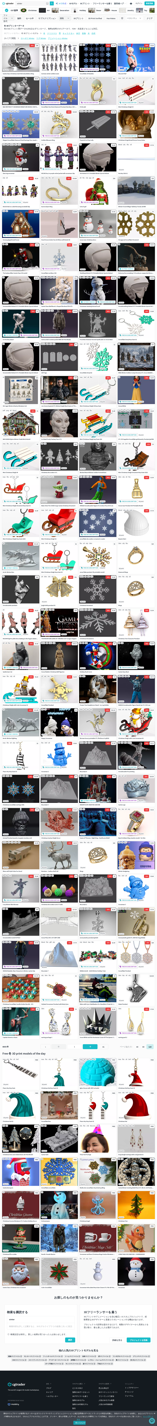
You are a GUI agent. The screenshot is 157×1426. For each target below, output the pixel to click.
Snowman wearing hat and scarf (90, 306)
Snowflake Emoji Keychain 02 (127, 339)
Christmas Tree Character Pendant (129, 639)
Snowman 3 (122, 904)
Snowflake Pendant (47, 705)
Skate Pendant (123, 1004)
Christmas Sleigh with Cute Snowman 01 (15, 705)
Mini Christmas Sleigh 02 (48, 539)
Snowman (121, 1287)
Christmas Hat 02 (8, 1121)
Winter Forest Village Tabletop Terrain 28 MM (132, 207)
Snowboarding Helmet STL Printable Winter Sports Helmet (136, 306)
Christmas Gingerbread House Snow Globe (131, 140)
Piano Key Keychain (9, 1088)
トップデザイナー (132, 1388)
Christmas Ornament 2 (87, 639)
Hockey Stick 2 (123, 173)
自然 (93, 33)
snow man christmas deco (88, 240)
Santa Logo (121, 805)
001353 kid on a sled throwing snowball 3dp (16, 207)
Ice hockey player (8, 339)
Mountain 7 (44, 971)
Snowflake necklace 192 (48, 273)
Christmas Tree (123, 1221)
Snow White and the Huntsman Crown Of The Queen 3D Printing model (102, 1037)
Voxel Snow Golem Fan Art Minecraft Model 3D (55, 240)
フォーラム (129, 1396)
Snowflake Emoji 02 (86, 373)
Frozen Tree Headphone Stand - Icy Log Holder (94, 705)
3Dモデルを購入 (77, 1384)
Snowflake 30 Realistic (87, 74)
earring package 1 (46, 1037)
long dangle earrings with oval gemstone (131, 1154)
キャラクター (68, 33)
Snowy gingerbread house (11, 240)
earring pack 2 (122, 1037)
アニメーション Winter (58, 38)
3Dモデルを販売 (104, 1384)
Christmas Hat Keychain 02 (49, 1088)
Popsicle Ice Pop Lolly (86, 140)
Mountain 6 (83, 771)
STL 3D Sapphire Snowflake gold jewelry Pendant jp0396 (136, 439)
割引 (74, 1408)
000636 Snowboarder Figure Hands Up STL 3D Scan (134, 705)
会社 (47, 1384)
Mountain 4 (44, 805)
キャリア (49, 1392)
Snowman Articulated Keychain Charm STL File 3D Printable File (100, 1287)
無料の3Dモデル (78, 1400)
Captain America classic (10, 1037)
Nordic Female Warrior (48, 1254)
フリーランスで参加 (106, 1396)
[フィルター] (122, 18)
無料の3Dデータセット (81, 1392)
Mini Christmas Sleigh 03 (125, 107)
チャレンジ (129, 1392)
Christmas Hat (122, 1121)
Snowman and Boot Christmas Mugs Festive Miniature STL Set (99, 1254)
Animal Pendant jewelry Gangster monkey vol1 (17, 838)
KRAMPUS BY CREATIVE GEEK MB (90, 805)
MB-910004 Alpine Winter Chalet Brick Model (16, 439)
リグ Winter (41, 38)
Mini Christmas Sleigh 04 (10, 472)
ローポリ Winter (27, 38)
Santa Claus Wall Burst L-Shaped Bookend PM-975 (56, 306)
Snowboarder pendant (10, 605)
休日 (78, 33)
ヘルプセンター (52, 1396)
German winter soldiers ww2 (50, 74)
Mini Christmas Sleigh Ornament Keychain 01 (17, 506)
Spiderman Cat (7, 672)
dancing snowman (8, 173)
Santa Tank (44, 1154)
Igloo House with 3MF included (89, 1088)
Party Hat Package (85, 1154)
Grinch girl (83, 207)
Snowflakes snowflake (48, 1188)
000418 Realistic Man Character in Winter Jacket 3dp (19, 971)
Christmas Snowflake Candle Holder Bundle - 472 (18, 1004)
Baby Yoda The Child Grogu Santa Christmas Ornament (58, 506)
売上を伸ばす (104, 1388)
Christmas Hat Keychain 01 (126, 1088)
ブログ (48, 1388)
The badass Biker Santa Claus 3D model (15, 273)
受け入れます (80, 1423)
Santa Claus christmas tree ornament (14, 1287)
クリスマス (52, 33)
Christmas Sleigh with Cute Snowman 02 (131, 738)
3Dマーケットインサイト (108, 1392)
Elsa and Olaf (122, 74)
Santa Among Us (8, 1188)
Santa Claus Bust (123, 672)
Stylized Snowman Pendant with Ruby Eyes (54, 1004)
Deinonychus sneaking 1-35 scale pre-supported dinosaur (136, 273)
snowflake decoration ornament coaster (92, 539)
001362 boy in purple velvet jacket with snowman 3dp (58, 173)
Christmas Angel (85, 1221)
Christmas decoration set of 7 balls (52, 904)
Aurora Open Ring (46, 207)
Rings (120, 605)
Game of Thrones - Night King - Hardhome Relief (95, 838)
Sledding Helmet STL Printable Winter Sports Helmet (96, 273)
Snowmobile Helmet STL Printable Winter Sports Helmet (20, 306)
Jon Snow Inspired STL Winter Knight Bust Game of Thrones (60, 406)
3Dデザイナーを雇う (80, 1396)
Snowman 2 (45, 771)
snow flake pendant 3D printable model (92, 572)
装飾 (84, 33)
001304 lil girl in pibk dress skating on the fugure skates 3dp (21, 639)
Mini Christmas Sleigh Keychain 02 (52, 572)
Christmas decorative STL (49, 472)
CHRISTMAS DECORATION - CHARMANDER (131, 1254)
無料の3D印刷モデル (80, 1404)
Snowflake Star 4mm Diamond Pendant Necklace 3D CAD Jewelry (61, 107)
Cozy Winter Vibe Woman (10, 904)
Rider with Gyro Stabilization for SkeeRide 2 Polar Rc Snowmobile (100, 1004)
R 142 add (83, 107)
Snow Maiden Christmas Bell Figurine (52, 672)
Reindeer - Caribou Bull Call (49, 871)
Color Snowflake (46, 1287)
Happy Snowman (46, 738)
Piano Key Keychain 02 (87, 1121)
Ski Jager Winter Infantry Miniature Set (15, 406)
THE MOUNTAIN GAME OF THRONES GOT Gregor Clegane (59, 639)
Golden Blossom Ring (48, 140)
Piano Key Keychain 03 (10, 771)
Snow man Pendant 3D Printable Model (130, 506)
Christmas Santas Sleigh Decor (50, 838)
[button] (47, 3)
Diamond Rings (123, 572)
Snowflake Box (46, 1121)
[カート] (131, 3)
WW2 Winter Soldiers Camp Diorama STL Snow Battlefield (136, 373)
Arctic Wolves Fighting (10, 738)
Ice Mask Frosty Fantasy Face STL (51, 439)
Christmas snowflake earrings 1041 (13, 805)
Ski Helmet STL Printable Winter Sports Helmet (94, 173)
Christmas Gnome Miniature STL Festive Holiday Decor (20, 1221)
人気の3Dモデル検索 (106, 1400)
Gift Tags (44, 373)
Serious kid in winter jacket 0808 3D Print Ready (56, 339)
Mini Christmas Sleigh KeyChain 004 (91, 439)
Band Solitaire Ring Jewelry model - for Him (131, 838)
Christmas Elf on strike (10, 1254)
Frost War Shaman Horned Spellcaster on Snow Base (96, 339)
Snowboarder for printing (126, 771)
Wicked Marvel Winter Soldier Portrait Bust (93, 472)
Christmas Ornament (86, 605)
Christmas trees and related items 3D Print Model (18, 1154)
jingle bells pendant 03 (48, 605)
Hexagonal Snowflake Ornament (128, 240)
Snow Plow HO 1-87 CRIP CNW (50, 938)
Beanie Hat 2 (122, 539)
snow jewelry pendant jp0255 (89, 938)
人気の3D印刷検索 (106, 1404)
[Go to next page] (90, 1046)
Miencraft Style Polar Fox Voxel (12, 871)
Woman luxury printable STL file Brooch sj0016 (94, 738)
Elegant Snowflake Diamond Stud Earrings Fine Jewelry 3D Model (23, 140)
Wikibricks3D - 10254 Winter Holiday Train (93, 971)
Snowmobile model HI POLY (11, 938)
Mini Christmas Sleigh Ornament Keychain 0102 (133, 472)
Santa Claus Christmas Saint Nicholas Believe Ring (18, 74)
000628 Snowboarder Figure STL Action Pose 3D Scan (96, 506)
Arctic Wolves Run (8, 572)
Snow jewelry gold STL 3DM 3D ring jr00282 (131, 938)
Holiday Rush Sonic (86, 672)
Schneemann (45, 1221)
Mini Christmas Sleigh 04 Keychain (90, 406)
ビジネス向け (77, 1388)
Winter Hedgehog (123, 871)
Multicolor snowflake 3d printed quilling (92, 1188)
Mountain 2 (83, 904)
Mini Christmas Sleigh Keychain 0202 (14, 539)
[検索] (52, 3)
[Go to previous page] (58, 1046)
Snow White (122, 406)
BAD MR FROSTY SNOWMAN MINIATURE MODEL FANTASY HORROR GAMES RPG (27, 107)
